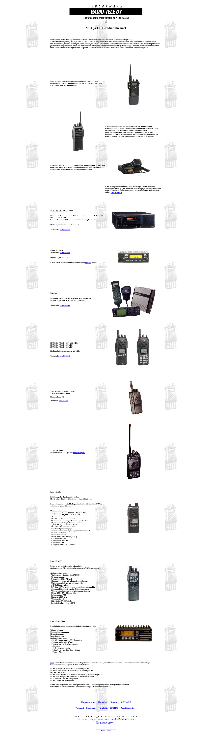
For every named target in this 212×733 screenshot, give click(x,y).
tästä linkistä (65, 230)
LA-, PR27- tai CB (66, 165)
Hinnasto (114, 702)
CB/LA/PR (126, 702)
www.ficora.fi (116, 193)
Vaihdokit (102, 708)
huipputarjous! (79, 453)
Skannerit (90, 708)
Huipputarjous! (88, 702)
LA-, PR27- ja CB (57, 85)
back (109, 731)
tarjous (88, 263)
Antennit (80, 708)
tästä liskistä (65, 305)
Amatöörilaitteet (128, 708)
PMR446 (98, 83)
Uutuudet (102, 702)
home (103, 731)
